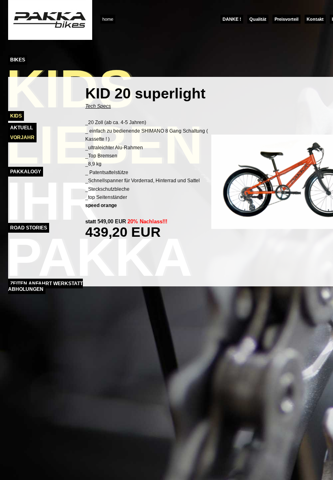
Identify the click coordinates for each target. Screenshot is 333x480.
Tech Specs (98, 106)
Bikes (17, 60)
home (107, 19)
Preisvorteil (286, 19)
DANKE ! (232, 19)
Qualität (257, 19)
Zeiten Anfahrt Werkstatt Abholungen (45, 286)
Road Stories (28, 228)
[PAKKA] (50, 38)
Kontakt (315, 19)
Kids (16, 116)
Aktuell (21, 128)
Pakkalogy (25, 172)
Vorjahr (22, 137)
